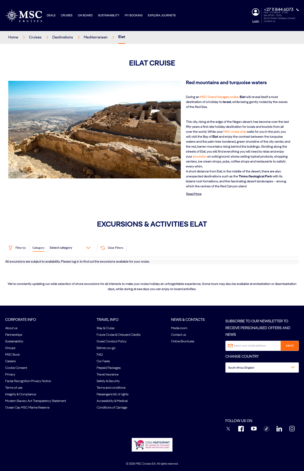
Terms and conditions (111, 388)
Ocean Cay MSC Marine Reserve (27, 407)
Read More (194, 194)
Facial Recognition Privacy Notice (28, 381)
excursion (200, 156)
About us (11, 328)
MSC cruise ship (234, 132)
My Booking (133, 15)
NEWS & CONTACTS (188, 320)
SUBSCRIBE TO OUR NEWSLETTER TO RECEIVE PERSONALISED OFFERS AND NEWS (257, 328)
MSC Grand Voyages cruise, (219, 97)
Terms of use (13, 388)
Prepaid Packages (109, 368)
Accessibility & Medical (112, 401)
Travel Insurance (107, 374)
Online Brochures (182, 341)
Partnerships (13, 335)
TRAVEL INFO (107, 320)
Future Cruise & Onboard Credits (118, 335)
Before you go (106, 348)
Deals (51, 15)
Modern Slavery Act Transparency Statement (35, 401)
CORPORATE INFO (20, 320)
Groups (10, 348)
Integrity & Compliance (20, 394)
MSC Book (12, 354)
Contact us (269, 21)
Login (255, 21)
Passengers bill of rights (112, 394)
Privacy (10, 374)
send (289, 345)
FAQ (100, 354)
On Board (85, 15)
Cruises (66, 15)
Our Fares (103, 361)
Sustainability (108, 15)
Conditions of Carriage (112, 407)
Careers (10, 361)
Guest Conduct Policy (112, 341)
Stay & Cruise (105, 328)
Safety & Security (108, 381)
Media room (179, 328)
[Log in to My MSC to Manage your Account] (255, 12)
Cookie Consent (16, 368)
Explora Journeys (162, 15)
